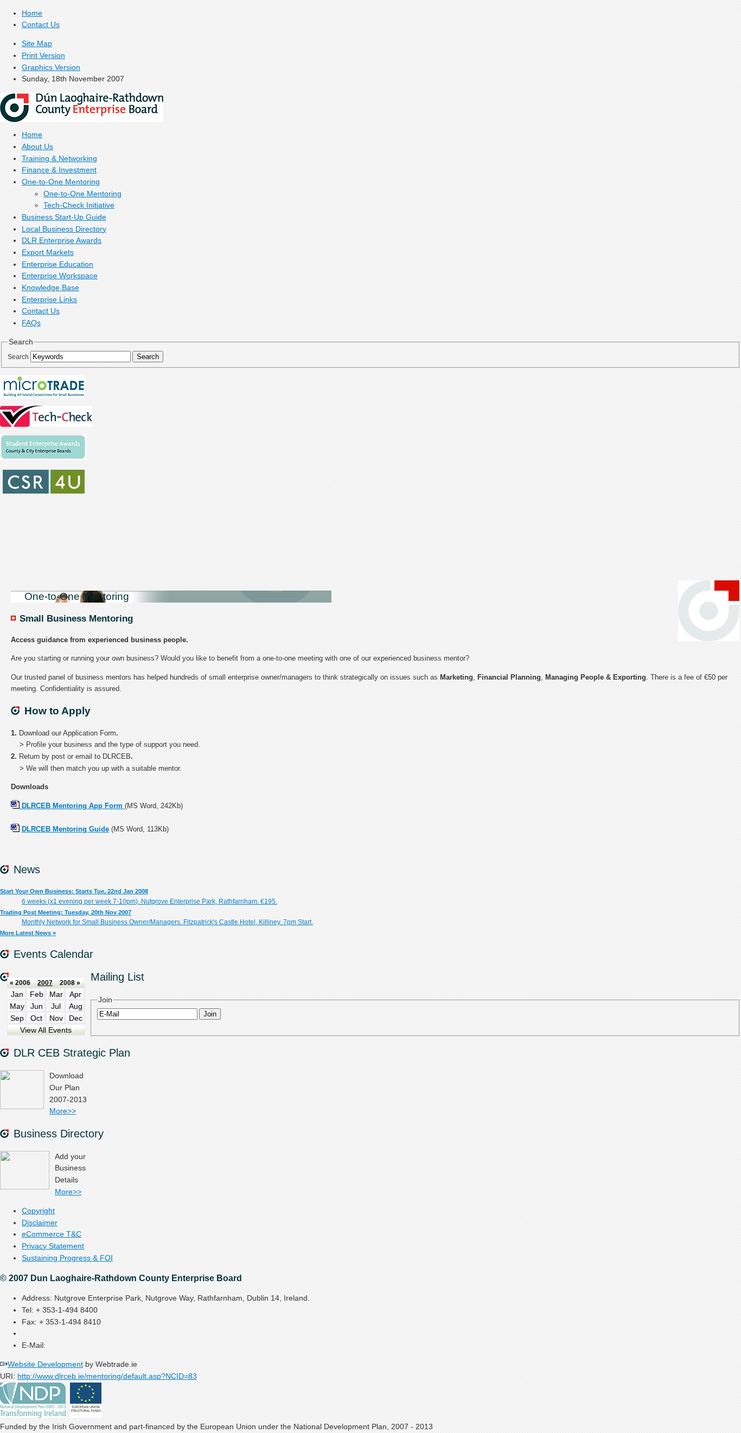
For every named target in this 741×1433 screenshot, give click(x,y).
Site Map (37, 44)
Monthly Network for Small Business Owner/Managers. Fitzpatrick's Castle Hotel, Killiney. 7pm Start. (167, 922)
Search (18, 357)
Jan (17, 994)
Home (32, 13)
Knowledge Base (50, 288)
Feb (36, 994)
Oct (36, 1018)
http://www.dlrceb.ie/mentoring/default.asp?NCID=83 (107, 1376)
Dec (75, 1018)
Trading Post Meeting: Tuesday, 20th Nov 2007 (65, 912)
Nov (56, 1018)
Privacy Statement (53, 1246)
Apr (75, 994)
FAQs (31, 323)
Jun (36, 1006)
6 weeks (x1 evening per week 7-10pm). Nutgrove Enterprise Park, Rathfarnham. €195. (149, 901)
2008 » (70, 983)
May (17, 1006)
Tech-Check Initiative (78, 205)
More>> (62, 1111)
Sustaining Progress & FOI (67, 1258)
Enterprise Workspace (60, 276)
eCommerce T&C (51, 1234)
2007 (45, 983)
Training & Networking (59, 159)
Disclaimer (40, 1223)
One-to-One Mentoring (61, 182)
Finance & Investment (59, 170)
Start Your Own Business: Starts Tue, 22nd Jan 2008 (74, 891)
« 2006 (20, 983)
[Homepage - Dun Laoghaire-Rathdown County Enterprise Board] (81, 120)
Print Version (43, 56)
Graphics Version (51, 67)
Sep (17, 1018)
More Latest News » (28, 933)
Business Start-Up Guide (64, 217)
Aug (75, 1006)
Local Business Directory (64, 229)
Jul (56, 1006)
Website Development (45, 1364)
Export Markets (48, 252)
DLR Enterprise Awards (61, 240)
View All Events (46, 1030)
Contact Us (41, 25)
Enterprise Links (49, 300)
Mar (56, 994)
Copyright (38, 1211)
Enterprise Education (57, 264)
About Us (37, 147)
